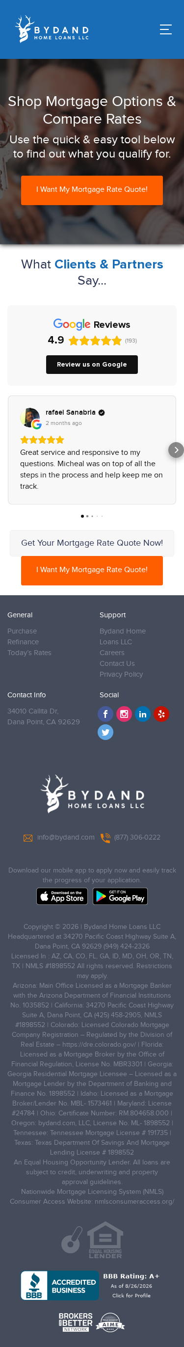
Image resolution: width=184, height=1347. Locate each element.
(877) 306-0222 (137, 838)
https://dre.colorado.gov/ (99, 1045)
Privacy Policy (121, 674)
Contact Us (117, 664)
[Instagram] (124, 714)
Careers (112, 653)
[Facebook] (105, 714)
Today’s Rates (29, 653)
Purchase (22, 631)
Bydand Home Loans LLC (123, 636)
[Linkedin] (143, 714)
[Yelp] (161, 714)
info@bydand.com (66, 837)
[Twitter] (105, 732)
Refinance (23, 642)
